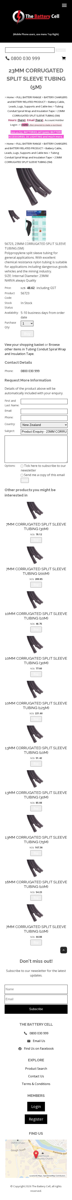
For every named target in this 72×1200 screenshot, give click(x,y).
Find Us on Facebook (39, 1048)
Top (63, 950)
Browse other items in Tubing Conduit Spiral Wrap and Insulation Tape (35, 349)
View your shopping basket (24, 345)
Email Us (39, 1041)
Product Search (36, 1068)
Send (25, 480)
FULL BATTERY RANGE (29, 97)
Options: (10, 465)
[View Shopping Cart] (63, 59)
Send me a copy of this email (44, 475)
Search (61, 50)
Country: (10, 424)
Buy (27, 334)
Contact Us (36, 1076)
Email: (8, 410)
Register (36, 1119)
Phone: (9, 371)
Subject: (10, 431)
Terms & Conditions (36, 1084)
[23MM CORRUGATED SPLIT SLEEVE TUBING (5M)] (36, 208)
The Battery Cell (41, 1186)
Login (36, 1106)
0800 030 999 (25, 58)
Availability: (11, 312)
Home (10, 97)
